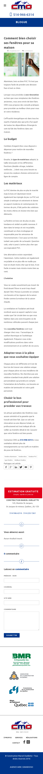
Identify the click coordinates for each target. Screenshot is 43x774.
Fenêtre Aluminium (11, 456)
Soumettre (11, 635)
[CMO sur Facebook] (24, 742)
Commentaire (10, 609)
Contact (16, 743)
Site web (7, 598)
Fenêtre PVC (33, 456)
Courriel (8, 587)
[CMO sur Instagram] (28, 742)
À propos (8, 737)
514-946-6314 (23, 14)
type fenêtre (9, 460)
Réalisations (31, 737)
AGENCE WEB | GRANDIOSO (21, 767)
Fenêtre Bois (23, 456)
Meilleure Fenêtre (20, 460)
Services (19, 737)
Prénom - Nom (10, 576)
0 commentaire (28, 50)
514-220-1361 (29, 513)
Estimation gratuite (23, 492)
